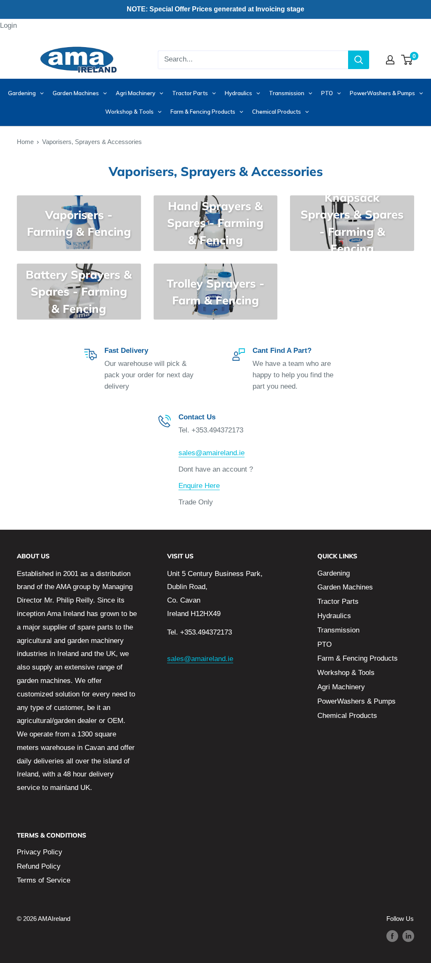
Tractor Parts (338, 602)
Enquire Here (199, 486)
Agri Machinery (341, 687)
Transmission (338, 630)
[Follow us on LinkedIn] (408, 936)
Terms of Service (43, 880)
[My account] (390, 59)
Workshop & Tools (346, 673)
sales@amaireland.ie (211, 453)
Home (25, 141)
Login (8, 25)
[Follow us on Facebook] (392, 936)
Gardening (333, 573)
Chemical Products (347, 716)
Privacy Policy (39, 852)
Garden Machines (345, 587)
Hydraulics (334, 616)
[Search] (358, 60)
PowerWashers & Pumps (356, 701)
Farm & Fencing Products (357, 658)
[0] (407, 60)
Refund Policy (39, 866)
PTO (324, 644)
